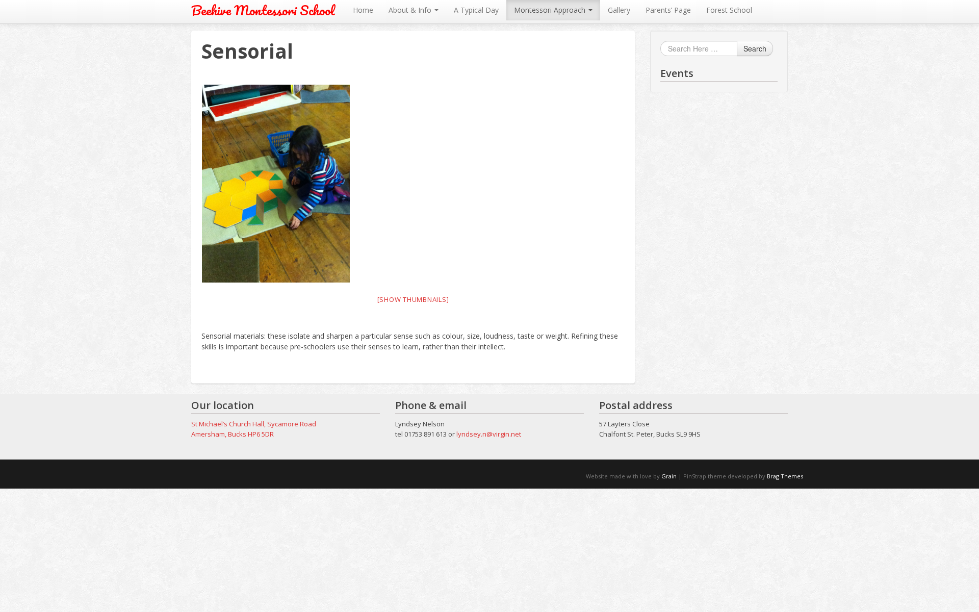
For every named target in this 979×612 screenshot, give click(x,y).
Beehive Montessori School (263, 10)
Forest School (729, 10)
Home (363, 10)
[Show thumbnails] (413, 299)
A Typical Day (476, 10)
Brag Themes (785, 476)
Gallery (619, 10)
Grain (669, 476)
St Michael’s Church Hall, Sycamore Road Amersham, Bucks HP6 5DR (253, 429)
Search (754, 48)
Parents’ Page (668, 10)
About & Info (411, 10)
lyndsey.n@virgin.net (488, 434)
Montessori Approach (550, 10)
